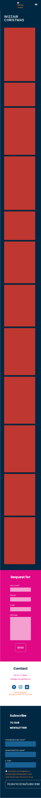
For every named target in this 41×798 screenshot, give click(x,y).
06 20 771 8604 (20, 675)
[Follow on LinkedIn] (27, 687)
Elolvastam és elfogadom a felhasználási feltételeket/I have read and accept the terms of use (19, 774)
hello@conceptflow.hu (20, 679)
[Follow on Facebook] (14, 687)
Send (20, 647)
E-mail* (8, 761)
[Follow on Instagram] (20, 687)
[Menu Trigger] (36, 4)
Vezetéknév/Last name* (15, 740)
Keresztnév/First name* (15, 750)
